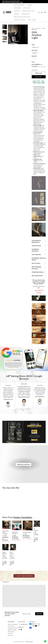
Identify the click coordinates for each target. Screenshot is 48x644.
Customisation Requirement (36, 241)
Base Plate (35, 50)
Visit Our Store (36, 245)
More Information (37, 275)
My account (10, 635)
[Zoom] (18, 34)
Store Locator (32, 19)
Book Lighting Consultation (22, 16)
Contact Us (10, 633)
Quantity (34, 56)
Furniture (17, 10)
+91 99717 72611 (38, 291)
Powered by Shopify (29, 641)
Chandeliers (17, 7)
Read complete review (24, 396)
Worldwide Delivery (38, 272)
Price (33, 62)
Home (33, 28)
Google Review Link (8, 399)
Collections (38, 28)
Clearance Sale (25, 13)
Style (33, 44)
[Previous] (39, 607)
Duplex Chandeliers (22, 517)
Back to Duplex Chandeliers (25, 576)
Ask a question (36, 254)
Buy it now (39, 76)
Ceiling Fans (27, 7)
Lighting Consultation (23, 464)
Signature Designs (12, 629)
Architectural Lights (28, 10)
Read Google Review (40, 396)
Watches (16, 13)
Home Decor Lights (19, 4)
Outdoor (29, 4)
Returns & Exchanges (13, 624)
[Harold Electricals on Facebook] (21, 629)
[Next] (4, 43)
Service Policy (36, 263)
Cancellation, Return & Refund (39, 258)
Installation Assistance (35, 250)
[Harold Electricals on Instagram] (19, 629)
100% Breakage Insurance (36, 267)
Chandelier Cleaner (19, 19)
